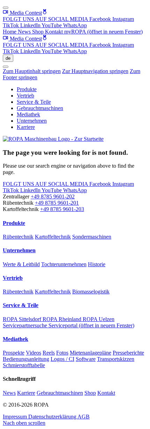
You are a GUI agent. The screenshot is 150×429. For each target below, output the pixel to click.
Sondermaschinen (91, 237)
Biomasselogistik (91, 292)
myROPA (103, 32)
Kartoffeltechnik (53, 237)
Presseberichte (128, 353)
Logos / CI (62, 359)
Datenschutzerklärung (52, 417)
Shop (38, 32)
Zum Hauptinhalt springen (32, 71)
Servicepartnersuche (25, 325)
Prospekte (13, 353)
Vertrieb (25, 96)
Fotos (62, 353)
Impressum (15, 417)
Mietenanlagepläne (90, 353)
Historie (96, 264)
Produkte (27, 89)
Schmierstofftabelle (24, 365)
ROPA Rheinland (63, 319)
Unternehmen (32, 121)
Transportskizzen (115, 359)
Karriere (26, 127)
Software (86, 359)
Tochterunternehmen (64, 264)
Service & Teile (34, 102)
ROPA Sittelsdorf (23, 319)
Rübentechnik (18, 237)
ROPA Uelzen (98, 319)
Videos (33, 353)
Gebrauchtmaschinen (40, 108)
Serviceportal (91, 325)
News (25, 32)
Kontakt (54, 32)
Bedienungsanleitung (26, 359)
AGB (83, 417)
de (8, 58)
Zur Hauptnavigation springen (95, 71)
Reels (49, 353)
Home (10, 32)
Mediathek (28, 114)
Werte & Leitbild (21, 264)
